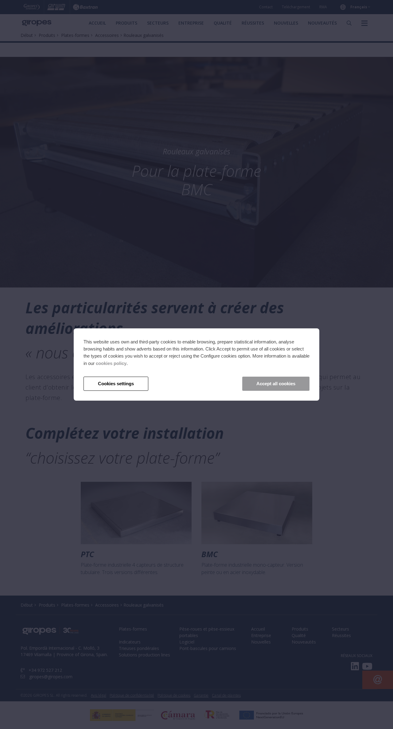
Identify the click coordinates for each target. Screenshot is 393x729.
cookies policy (111, 363)
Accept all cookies (275, 383)
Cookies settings (116, 383)
